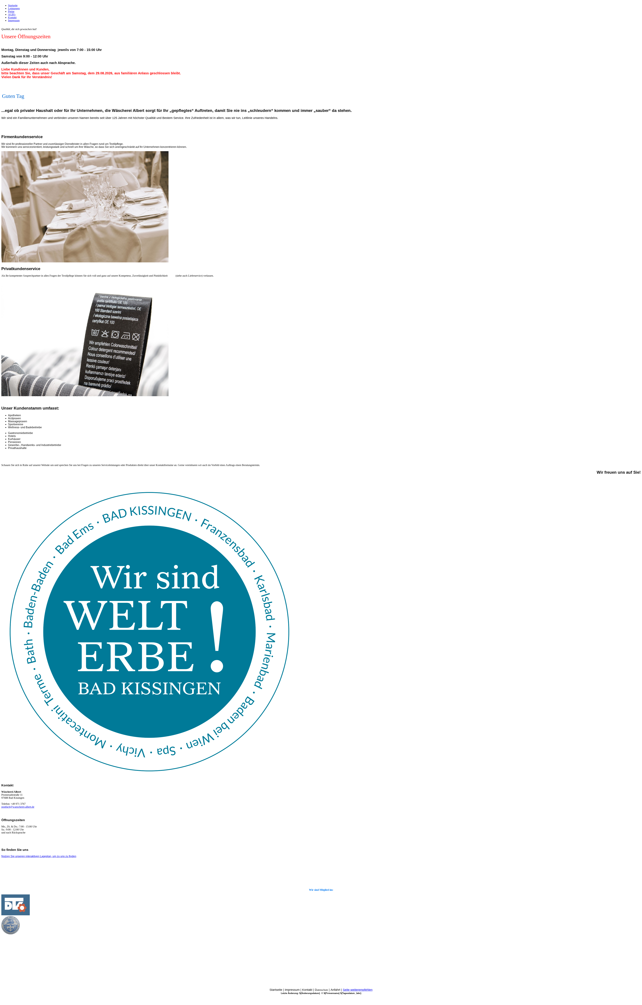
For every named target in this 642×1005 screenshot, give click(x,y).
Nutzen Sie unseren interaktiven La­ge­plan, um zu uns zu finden (38, 856)
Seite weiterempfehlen (357, 989)
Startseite (13, 5)
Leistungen (14, 8)
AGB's (11, 14)
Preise (11, 11)
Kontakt (12, 17)
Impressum (14, 20)
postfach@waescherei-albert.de (17, 806)
